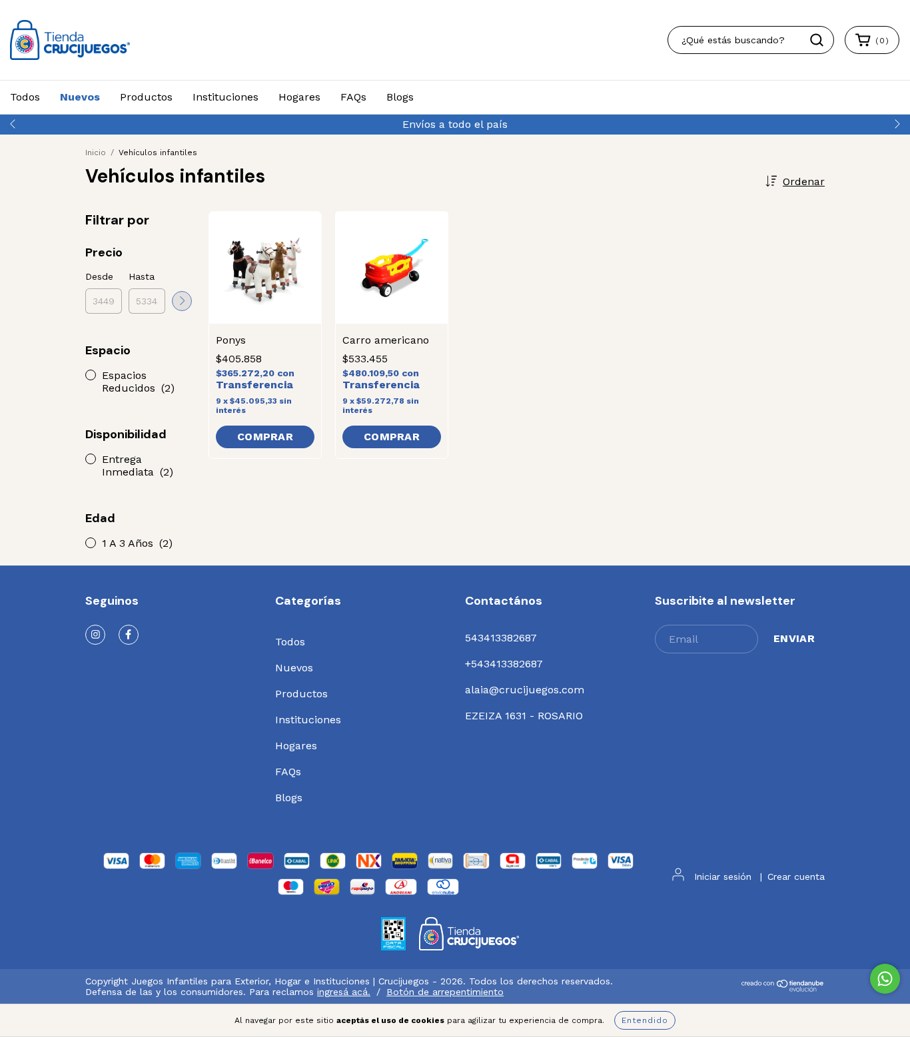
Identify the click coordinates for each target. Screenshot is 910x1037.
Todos (25, 97)
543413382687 (501, 637)
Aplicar (182, 301)
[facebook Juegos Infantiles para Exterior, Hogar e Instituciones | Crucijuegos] (129, 635)
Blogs (400, 97)
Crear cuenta (796, 876)
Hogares (299, 97)
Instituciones (225, 97)
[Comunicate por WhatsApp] (885, 979)
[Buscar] (816, 40)
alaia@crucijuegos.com (524, 689)
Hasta (142, 276)
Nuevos (80, 97)
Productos (146, 97)
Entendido (645, 1020)
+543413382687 (504, 663)
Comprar (265, 436)
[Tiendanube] (783, 988)
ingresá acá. (343, 991)
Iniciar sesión (722, 876)
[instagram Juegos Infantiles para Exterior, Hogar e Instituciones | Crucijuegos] (95, 635)
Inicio (95, 152)
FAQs (353, 97)
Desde (99, 276)
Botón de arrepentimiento (445, 991)
